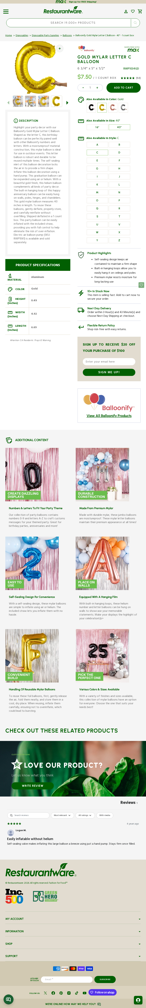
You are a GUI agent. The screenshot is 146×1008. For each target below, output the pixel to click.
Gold (120, 99)
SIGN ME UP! (109, 372)
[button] (6, 10)
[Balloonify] (87, 51)
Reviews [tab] (129, 803)
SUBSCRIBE (105, 979)
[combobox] (73, 23)
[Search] (135, 23)
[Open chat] (9, 999)
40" (118, 121)
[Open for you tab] (138, 1000)
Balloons (67, 36)
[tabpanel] (73, 835)
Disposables (22, 36)
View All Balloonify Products (109, 415)
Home (8, 36)
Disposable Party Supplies (45, 36)
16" (97, 127)
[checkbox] (104, 815)
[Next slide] (67, 102)
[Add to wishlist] (133, 11)
